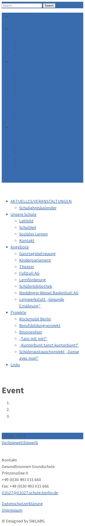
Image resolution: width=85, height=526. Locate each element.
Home (15, 403)
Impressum (12, 510)
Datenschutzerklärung (22, 503)
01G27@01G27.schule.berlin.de (30, 492)
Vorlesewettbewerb (20, 442)
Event (14, 409)
